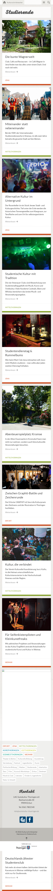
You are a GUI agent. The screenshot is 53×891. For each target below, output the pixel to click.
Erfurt (8, 521)
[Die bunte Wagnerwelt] (26, 52)
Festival (17, 763)
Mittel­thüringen (13, 152)
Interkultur (43, 767)
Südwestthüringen (12, 754)
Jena (7, 80)
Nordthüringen (11, 750)
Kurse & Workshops (21, 771)
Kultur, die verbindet (18, 564)
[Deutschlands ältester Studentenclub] (26, 671)
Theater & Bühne (9, 759)
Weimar (8, 662)
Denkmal (42, 771)
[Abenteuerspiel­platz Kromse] (26, 429)
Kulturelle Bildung (25, 759)
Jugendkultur (27, 763)
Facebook (30, 820)
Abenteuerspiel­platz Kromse (23, 434)
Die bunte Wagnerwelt (19, 56)
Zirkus (34, 771)
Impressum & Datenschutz (26, 834)
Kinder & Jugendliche (33, 776)
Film (10, 771)
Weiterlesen (10, 72)
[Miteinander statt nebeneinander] (26, 119)
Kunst (37, 763)
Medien (22, 767)
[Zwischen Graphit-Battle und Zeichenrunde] (26, 488)
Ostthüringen (28, 750)
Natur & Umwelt (9, 780)
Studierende (31, 767)
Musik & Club (8, 776)
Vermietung (7, 763)
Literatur (19, 776)
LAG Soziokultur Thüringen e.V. (23, 820)
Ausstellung (38, 759)
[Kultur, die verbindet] (26, 560)
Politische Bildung (10, 767)
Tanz (4, 771)
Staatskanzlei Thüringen (26, 847)
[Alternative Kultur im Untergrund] (26, 192)
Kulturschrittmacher (15, 2)
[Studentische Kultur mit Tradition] (26, 269)
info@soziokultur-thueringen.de (26, 811)
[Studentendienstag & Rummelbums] (26, 346)
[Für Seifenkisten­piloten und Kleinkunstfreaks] (26, 630)
